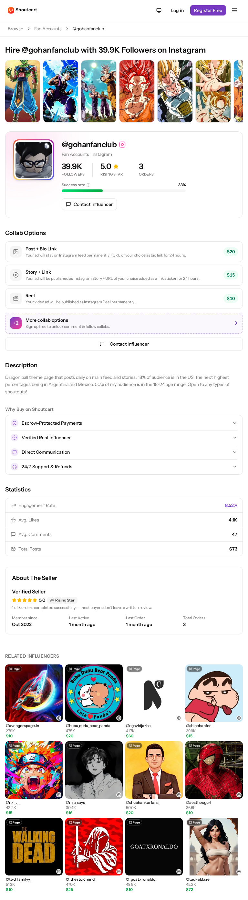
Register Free (208, 10)
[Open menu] (234, 10)
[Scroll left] (11, 92)
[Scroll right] (236, 92)
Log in (177, 10)
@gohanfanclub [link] (88, 29)
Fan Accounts (48, 29)
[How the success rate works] (88, 185)
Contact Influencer (93, 204)
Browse (15, 29)
